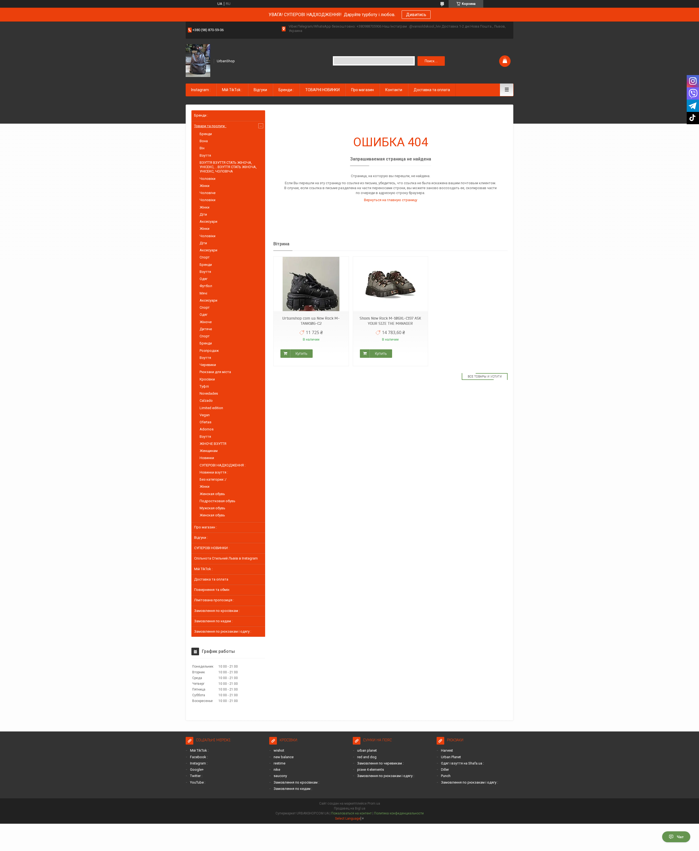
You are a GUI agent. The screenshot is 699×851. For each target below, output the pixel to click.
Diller (445, 769)
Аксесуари (208, 221)
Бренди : (286, 90)
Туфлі (204, 386)
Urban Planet (451, 757)
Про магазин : (205, 527)
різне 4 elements (370, 769)
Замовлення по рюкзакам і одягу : (222, 631)
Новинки (207, 458)
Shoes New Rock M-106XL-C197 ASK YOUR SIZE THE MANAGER (390, 321)
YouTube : (197, 782)
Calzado (206, 400)
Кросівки (207, 379)
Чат (680, 837)
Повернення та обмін (211, 590)
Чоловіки (207, 179)
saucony (280, 776)
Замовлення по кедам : (213, 621)
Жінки (204, 186)
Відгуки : (201, 537)
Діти (203, 214)
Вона (204, 141)
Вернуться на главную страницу (390, 200)
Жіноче (206, 322)
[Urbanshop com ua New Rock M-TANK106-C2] (311, 284)
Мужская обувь (212, 508)
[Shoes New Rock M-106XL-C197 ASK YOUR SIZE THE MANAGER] (390, 284)
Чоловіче (207, 193)
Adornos (207, 429)
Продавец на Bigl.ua (349, 808)
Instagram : (201, 90)
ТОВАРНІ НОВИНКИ (322, 90)
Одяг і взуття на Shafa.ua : (462, 763)
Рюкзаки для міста (215, 372)
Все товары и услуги (485, 376)
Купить (301, 353)
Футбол (206, 286)
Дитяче (206, 329)
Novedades (209, 393)
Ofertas (205, 422)
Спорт (205, 257)
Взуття (205, 155)
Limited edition (211, 408)
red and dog (367, 757)
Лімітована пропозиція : (214, 600)
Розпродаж (209, 351)
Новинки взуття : (214, 472)
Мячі (203, 293)
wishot (279, 750)
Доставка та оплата (432, 90)
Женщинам (209, 451)
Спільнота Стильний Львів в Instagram (226, 558)
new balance (284, 757)
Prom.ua (374, 803)
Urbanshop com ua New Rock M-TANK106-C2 (311, 321)
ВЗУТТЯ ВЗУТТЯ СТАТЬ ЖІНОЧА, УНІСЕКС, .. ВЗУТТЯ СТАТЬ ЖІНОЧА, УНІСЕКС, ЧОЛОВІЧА (228, 167)
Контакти (393, 90)
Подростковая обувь (217, 501)
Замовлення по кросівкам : (217, 611)
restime (279, 763)
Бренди (206, 134)
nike (277, 769)
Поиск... (431, 61)
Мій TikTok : (232, 90)
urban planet (367, 750)
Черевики (208, 365)
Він (202, 148)
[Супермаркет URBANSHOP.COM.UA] (198, 60)
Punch (446, 776)
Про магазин (362, 90)
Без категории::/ (213, 479)
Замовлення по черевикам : (380, 763)
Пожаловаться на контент (351, 813)
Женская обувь (212, 494)
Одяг (204, 279)
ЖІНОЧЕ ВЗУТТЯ (213, 444)
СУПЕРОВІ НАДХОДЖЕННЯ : (222, 465)
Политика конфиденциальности (399, 813)
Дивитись (416, 14)
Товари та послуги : (210, 126)
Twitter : (196, 776)
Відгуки (260, 90)
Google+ (197, 769)
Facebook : (199, 757)
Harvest (447, 750)
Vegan (205, 415)
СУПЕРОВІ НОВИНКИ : (211, 548)
